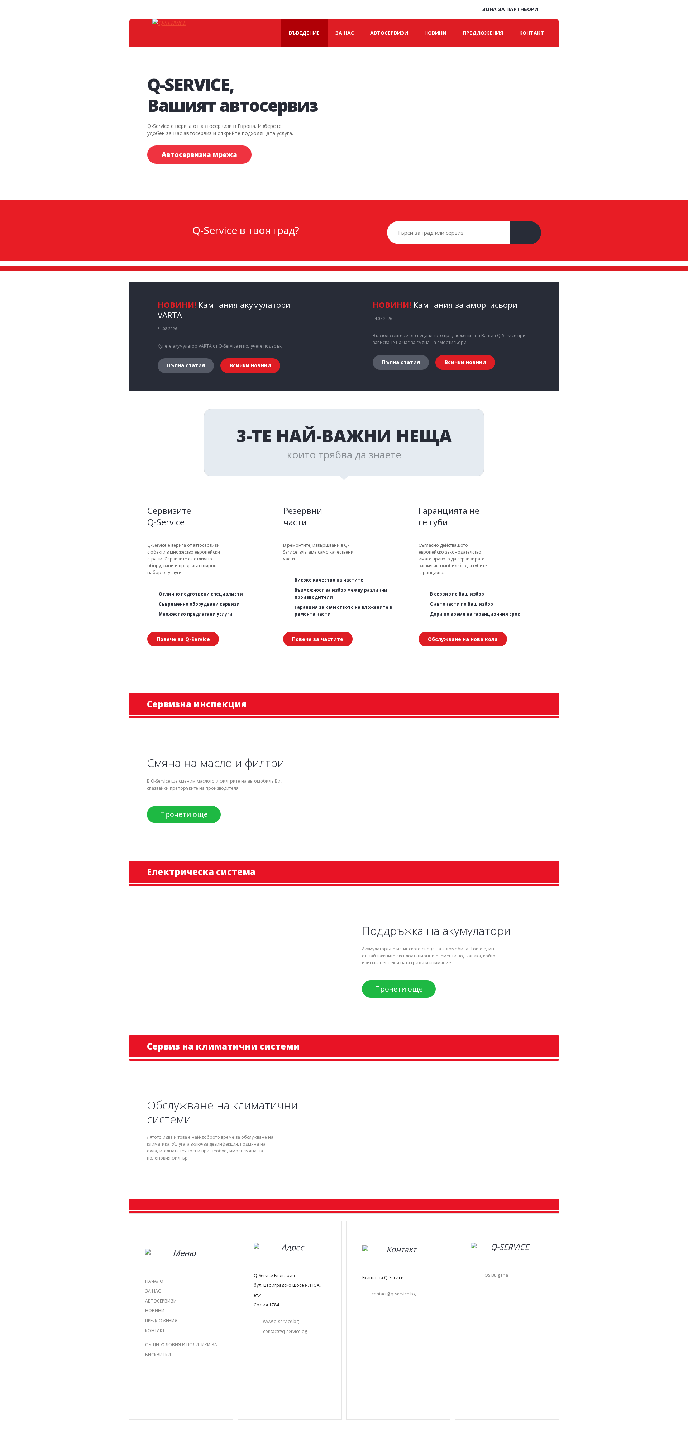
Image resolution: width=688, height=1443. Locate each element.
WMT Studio (363, 1426)
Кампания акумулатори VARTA (224, 309)
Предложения (483, 32)
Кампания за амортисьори (465, 304)
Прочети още (184, 814)
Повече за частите (317, 639)
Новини (435, 32)
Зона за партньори (509, 9)
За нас (344, 32)
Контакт (531, 32)
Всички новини (250, 365)
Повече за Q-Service (183, 639)
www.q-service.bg (281, 1321)
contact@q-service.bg (285, 1331)
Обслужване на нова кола (463, 639)
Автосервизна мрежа (199, 154)
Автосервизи (389, 32)
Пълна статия (186, 365)
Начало (154, 1281)
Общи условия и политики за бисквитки (181, 1350)
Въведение (304, 32)
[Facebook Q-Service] (552, 10)
